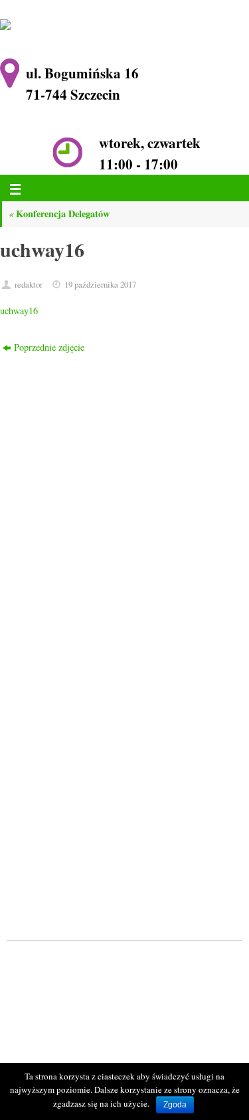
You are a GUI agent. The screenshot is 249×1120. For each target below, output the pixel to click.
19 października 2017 (100, 284)
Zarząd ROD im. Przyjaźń (88, 655)
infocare (65, 979)
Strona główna (66, 603)
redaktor (28, 284)
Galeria (52, 690)
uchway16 (19, 310)
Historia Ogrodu (70, 638)
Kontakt (54, 707)
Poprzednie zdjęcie (49, 347)
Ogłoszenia (60, 620)
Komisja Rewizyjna (76, 672)
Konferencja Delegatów (59, 214)
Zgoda (175, 1104)
